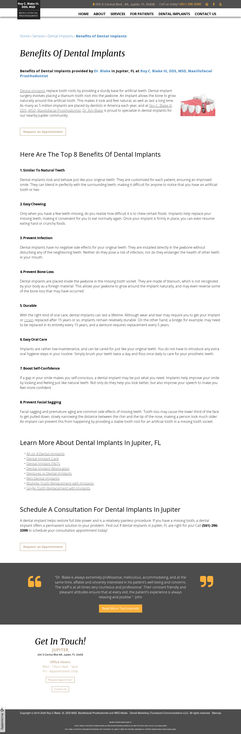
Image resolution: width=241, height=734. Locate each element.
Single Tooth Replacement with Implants (58, 488)
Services (117, 14)
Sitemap (216, 713)
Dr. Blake (102, 71)
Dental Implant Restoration (48, 468)
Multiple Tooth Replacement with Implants (60, 483)
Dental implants (32, 90)
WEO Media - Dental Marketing (131, 713)
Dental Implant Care (42, 458)
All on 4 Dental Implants (45, 453)
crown (29, 320)
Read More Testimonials (120, 608)
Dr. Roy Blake (92, 110)
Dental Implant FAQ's (43, 463)
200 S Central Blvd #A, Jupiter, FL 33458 (60, 654)
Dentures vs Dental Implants (49, 473)
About (100, 14)
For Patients (141, 14)
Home (83, 13)
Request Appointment (60, 679)
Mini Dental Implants (42, 478)
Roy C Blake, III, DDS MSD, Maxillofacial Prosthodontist (78, 713)
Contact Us (205, 13)
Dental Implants (174, 14)
